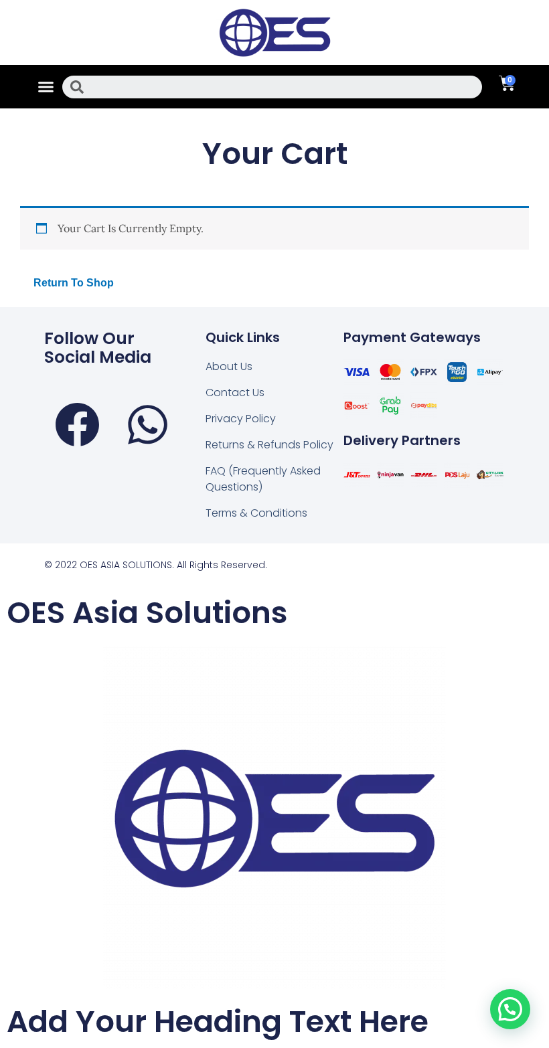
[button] (46, 87)
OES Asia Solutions (147, 613)
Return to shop (73, 282)
